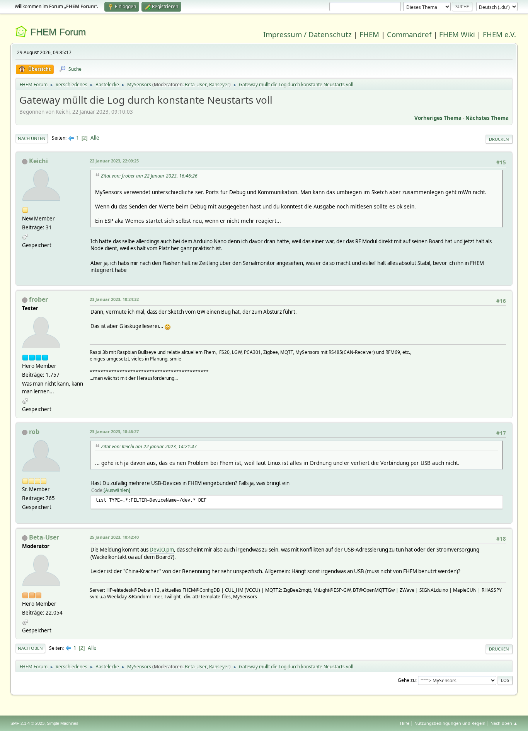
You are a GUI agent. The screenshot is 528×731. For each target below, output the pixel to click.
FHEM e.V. (499, 34)
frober (38, 299)
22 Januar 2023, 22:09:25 (114, 161)
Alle (94, 137)
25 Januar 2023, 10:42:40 (114, 537)
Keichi (38, 161)
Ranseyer (219, 84)
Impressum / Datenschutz (307, 34)
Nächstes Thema (487, 117)
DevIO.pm (162, 549)
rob (34, 431)
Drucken (499, 139)
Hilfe (404, 723)
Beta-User (196, 84)
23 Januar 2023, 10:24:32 (114, 299)
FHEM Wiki (457, 34)
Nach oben (30, 648)
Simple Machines (62, 723)
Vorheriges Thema (438, 117)
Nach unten (32, 138)
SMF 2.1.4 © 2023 (27, 723)
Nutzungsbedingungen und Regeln (449, 723)
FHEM (369, 34)
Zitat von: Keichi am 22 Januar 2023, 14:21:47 (149, 446)
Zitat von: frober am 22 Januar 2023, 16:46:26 (149, 176)
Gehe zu (407, 679)
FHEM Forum (58, 32)
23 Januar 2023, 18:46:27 (114, 431)
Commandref (409, 34)
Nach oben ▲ (504, 723)
